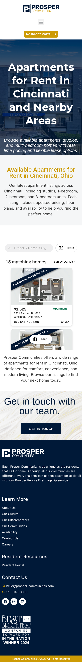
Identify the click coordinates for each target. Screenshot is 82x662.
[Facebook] (5, 601)
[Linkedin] (22, 601)
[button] (41, 22)
